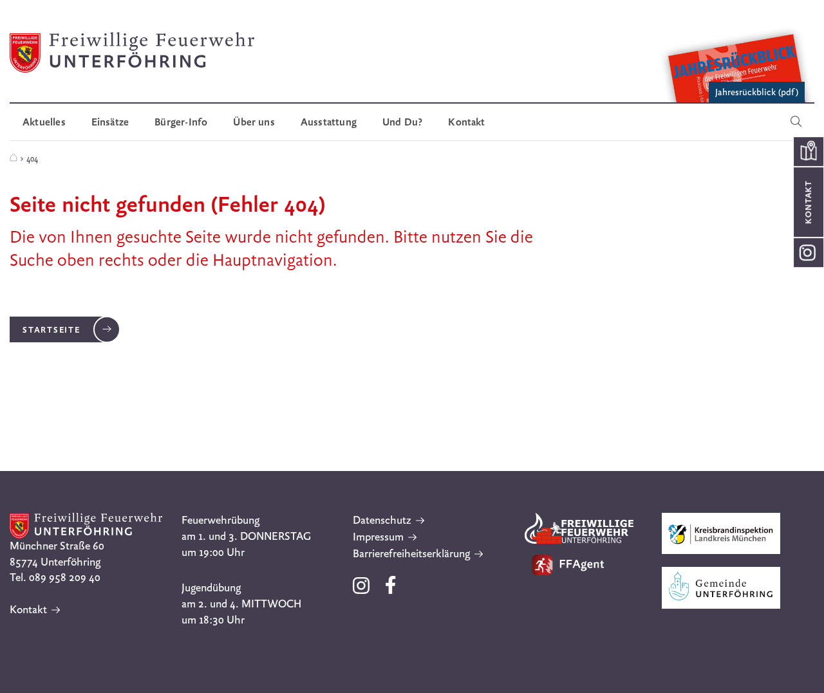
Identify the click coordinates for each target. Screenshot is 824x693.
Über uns (254, 122)
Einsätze (110, 122)
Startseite (51, 329)
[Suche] (796, 122)
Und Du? (402, 122)
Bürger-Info (180, 122)
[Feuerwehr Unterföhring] (13, 158)
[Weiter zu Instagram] (808, 252)
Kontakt (466, 122)
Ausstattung (329, 122)
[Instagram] (362, 590)
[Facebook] (391, 590)
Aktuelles (44, 122)
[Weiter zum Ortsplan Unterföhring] (808, 151)
